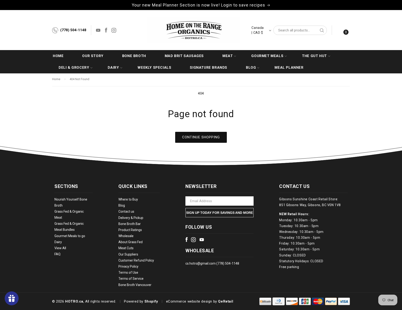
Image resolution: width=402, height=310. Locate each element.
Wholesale (126, 236)
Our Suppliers (128, 254)
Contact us (126, 212)
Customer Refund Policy (136, 260)
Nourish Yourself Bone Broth (70, 202)
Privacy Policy (128, 266)
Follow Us (198, 227)
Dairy (58, 242)
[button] (227, 56)
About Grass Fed (130, 242)
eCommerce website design (189, 301)
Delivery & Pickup (130, 218)
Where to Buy (128, 199)
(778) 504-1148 (73, 30)
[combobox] (300, 30)
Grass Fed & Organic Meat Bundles (69, 227)
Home (56, 79)
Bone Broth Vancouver (134, 285)
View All (60, 248)
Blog (121, 205)
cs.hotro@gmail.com (200, 263)
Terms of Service (131, 279)
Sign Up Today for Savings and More (219, 213)
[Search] (322, 30)
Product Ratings (130, 230)
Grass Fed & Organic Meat (69, 214)
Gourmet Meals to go (69, 236)
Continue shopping (201, 137)
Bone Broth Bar (129, 224)
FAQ (57, 254)
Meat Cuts (126, 248)
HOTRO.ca (74, 301)
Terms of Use (128, 272)
